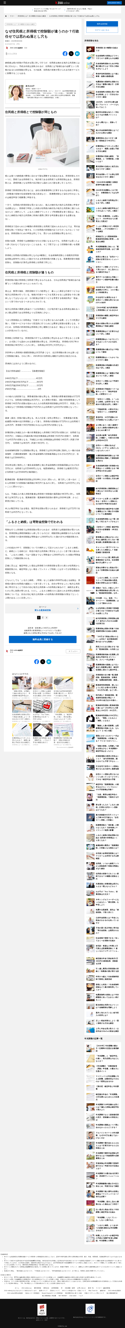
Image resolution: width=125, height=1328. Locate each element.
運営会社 (46, 1288)
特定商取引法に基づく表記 (73, 1293)
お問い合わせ (81, 1288)
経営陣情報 (55, 1288)
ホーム (17, 1288)
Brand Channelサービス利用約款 (52, 1293)
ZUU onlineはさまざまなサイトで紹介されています (20, 1290)
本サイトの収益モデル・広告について (74, 1290)
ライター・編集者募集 (103, 1288)
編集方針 (103, 1290)
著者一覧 (91, 1288)
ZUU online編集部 (16, 48)
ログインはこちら (102, 30)
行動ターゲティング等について (94, 1293)
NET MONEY (63, 1295)
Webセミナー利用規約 (32, 1293)
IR (61, 1288)
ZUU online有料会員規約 (15, 1293)
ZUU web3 (72, 1295)
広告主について (55, 1290)
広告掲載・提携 (70, 1288)
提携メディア (43, 1290)
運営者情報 (37, 1288)
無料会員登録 (102, 24)
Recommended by (62, 747)
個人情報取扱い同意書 (49, 1295)
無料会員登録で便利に (114, 2)
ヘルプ (81, 1295)
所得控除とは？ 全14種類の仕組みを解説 (20, 24)
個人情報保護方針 (112, 1293)
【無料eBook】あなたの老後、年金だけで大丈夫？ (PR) (79, 10)
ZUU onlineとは (27, 1288)
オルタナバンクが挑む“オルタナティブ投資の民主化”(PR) (47, 10)
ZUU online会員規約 (114, 1290)
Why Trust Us (93, 1290)
